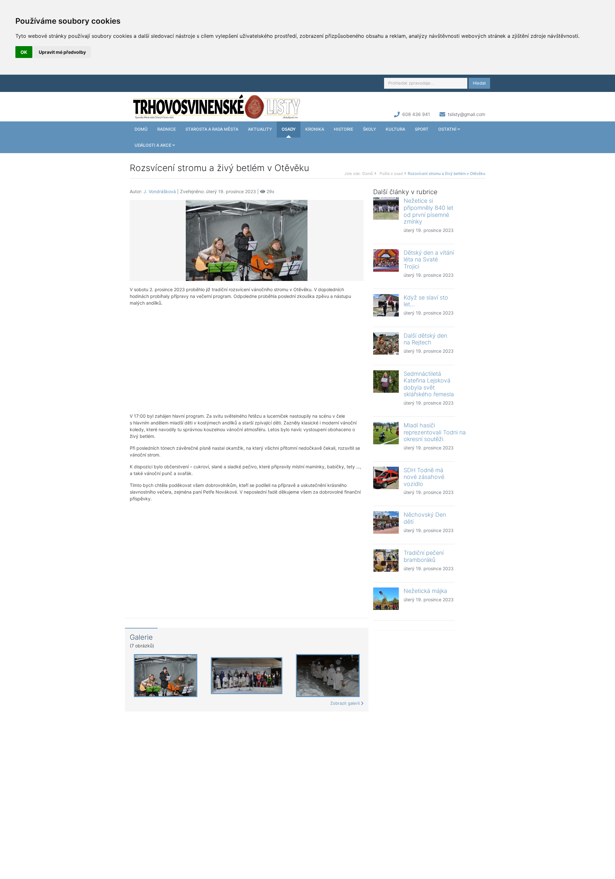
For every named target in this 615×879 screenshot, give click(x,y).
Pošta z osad (391, 173)
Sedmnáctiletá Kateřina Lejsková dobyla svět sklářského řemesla (429, 384)
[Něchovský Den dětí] (386, 522)
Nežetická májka (425, 590)
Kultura (395, 129)
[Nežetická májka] (386, 598)
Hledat (479, 83)
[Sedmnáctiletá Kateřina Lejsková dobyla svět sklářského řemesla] (386, 381)
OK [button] (23, 52)
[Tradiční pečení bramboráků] (386, 560)
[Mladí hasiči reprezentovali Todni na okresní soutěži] (386, 433)
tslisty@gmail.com (466, 114)
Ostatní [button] (447, 129)
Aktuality (260, 129)
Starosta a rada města (211, 129)
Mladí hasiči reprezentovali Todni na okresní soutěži (435, 432)
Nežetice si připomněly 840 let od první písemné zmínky (428, 211)
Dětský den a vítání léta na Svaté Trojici (429, 259)
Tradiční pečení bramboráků (424, 556)
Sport (422, 129)
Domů (141, 129)
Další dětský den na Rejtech (425, 339)
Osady (289, 129)
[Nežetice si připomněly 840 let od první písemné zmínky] (386, 208)
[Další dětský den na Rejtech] (386, 343)
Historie (343, 129)
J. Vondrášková (160, 191)
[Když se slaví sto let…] (386, 305)
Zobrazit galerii (345, 703)
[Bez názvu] (247, 240)
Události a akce (153, 145)
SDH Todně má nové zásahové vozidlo (424, 477)
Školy (369, 129)
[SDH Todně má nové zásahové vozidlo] (386, 478)
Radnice (166, 129)
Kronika (314, 129)
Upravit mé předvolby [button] (62, 52)
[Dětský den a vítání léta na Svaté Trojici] (386, 260)
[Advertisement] (247, 359)
